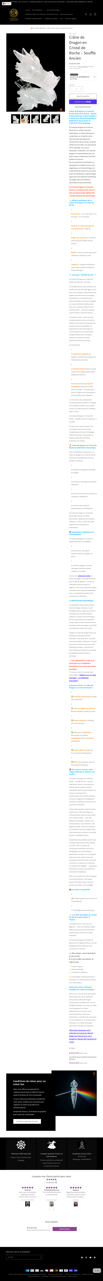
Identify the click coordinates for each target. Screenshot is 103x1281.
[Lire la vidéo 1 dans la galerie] (45, 118)
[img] (51, 1179)
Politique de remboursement (55, 1274)
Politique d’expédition (33, 1276)
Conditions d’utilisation (88, 1274)
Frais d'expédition (83, 66)
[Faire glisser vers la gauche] (8, 119)
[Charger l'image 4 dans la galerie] (55, 118)
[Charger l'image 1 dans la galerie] (15, 118)
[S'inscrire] (40, 1257)
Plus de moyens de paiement (83, 106)
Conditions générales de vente (27, 1121)
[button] (38, 10)
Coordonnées (44, 1276)
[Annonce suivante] (96, 2)
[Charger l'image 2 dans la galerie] (25, 118)
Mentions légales (72, 1276)
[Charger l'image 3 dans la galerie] (35, 118)
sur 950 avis (50, 1182)
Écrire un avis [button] (65, 1229)
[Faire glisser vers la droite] (63, 119)
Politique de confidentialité (72, 1274)
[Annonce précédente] (7, 2)
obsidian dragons (17, 1274)
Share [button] (73, 1048)
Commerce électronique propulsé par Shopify (34, 1274)
